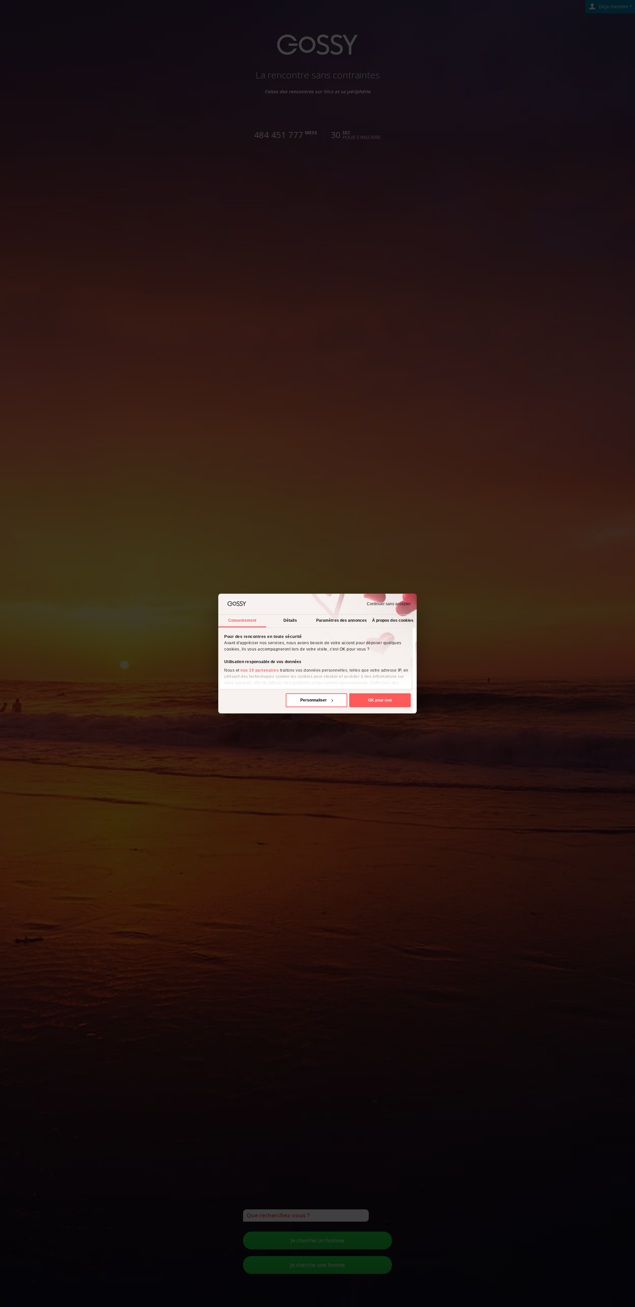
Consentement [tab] (242, 620)
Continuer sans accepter (389, 604)
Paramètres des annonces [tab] (341, 620)
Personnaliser (313, 700)
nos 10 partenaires (259, 670)
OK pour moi (380, 700)
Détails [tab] (290, 620)
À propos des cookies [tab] (393, 620)
